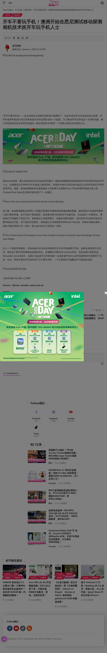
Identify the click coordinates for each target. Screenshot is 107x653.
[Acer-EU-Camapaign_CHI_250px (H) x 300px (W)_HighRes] (42, 326)
